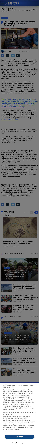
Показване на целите (19, 443)
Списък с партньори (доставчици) (14, 431)
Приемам (19, 436)
